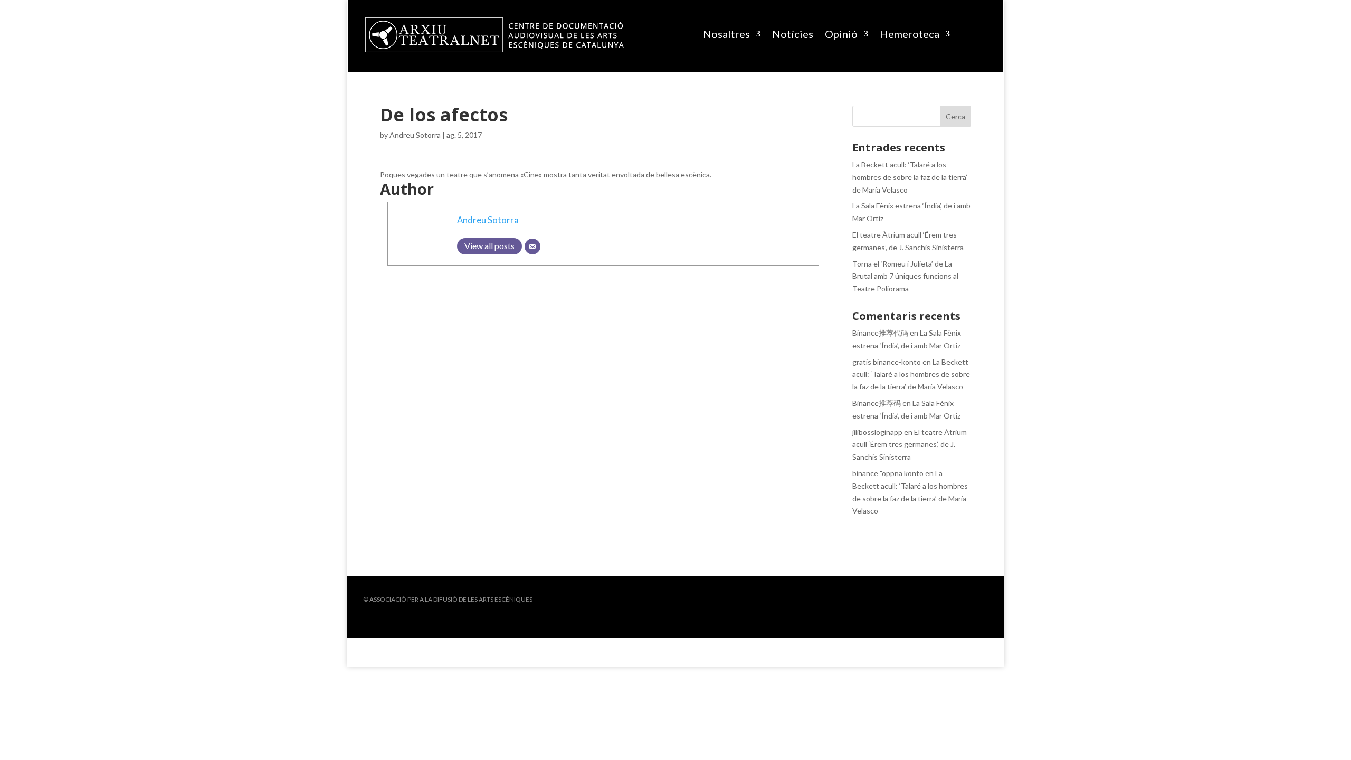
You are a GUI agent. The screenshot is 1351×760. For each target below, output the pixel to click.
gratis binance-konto (886, 361)
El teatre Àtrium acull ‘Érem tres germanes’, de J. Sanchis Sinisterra (909, 445)
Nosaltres (726, 33)
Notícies (792, 33)
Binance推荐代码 (880, 332)
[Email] (532, 246)
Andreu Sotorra (415, 134)
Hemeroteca (909, 33)
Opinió (841, 33)
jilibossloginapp (877, 432)
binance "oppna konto (888, 473)
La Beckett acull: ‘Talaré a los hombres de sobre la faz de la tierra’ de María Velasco (909, 177)
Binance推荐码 (876, 402)
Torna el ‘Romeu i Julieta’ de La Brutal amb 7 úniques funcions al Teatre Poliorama (905, 276)
